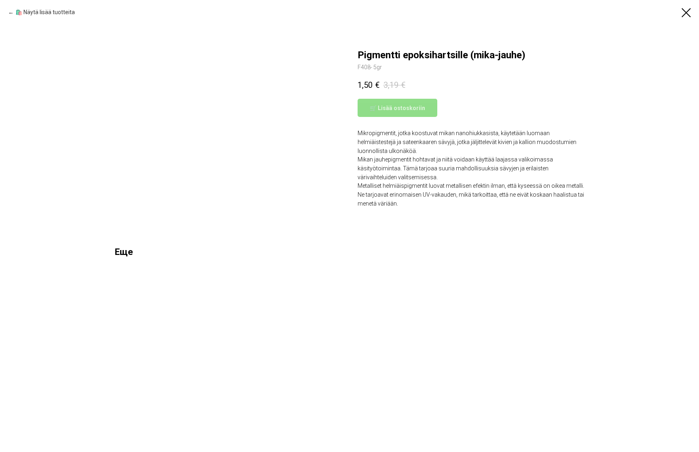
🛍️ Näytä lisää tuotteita (45, 12)
